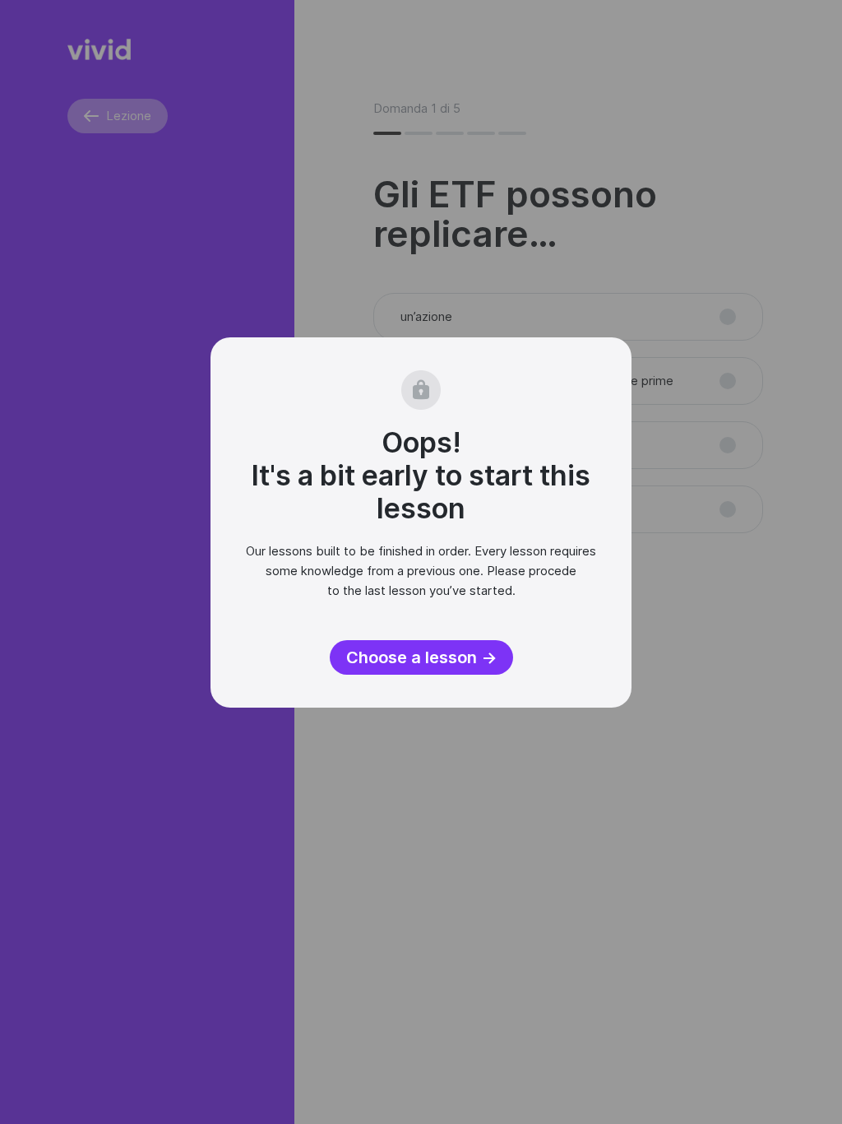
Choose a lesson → (421, 657)
